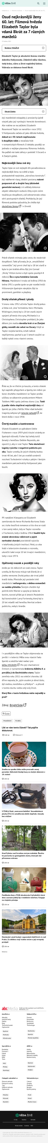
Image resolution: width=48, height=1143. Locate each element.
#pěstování (31, 1066)
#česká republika (33, 1038)
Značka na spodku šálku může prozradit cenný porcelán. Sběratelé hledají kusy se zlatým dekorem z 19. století (23, 772)
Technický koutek (7, 1025)
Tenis (3, 1059)
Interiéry (29, 1051)
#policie (5, 1031)
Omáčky (29, 1083)
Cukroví (29, 1081)
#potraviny (31, 1031)
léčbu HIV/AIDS (9, 664)
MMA (3, 1057)
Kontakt (33, 1119)
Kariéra (24, 1119)
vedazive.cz (5, 10)
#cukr (29, 1095)
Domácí (29, 1017)
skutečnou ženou (10, 206)
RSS (32, 1125)
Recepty (29, 1087)
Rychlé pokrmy (31, 1089)
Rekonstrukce (31, 1053)
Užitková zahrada (7, 1087)
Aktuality (4, 1017)
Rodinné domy (31, 1057)
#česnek (5, 1098)
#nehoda (6, 1035)
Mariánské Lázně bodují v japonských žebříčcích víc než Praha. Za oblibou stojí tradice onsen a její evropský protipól (24, 939)
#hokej (5, 1067)
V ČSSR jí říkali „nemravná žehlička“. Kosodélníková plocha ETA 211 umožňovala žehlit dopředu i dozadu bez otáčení (23, 813)
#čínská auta (7, 1038)
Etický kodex (19, 1125)
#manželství (7, 721)
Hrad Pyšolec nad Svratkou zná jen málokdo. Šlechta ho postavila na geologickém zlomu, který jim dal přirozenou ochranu (23, 855)
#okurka (5, 1095)
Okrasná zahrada (7, 1081)
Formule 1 (5, 1051)
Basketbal (5, 1049)
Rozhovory (30, 1021)
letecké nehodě (28, 413)
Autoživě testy (6, 1019)
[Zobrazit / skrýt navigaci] (44, 3)
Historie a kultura (17, 10)
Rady (3, 1023)
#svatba (18, 721)
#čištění (30, 1070)
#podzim (5, 1102)
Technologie (31, 1025)
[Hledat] (38, 3)
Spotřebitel (30, 1023)
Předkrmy (30, 1085)
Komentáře (30, 1019)
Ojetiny (4, 1021)
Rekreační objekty (32, 1055)
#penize (30, 1063)
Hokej (3, 1055)
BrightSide (16, 705)
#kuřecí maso (32, 1102)
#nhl (4, 1063)
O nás (15, 1119)
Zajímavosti (5, 1027)
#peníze (30, 1034)
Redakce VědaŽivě (12, 48)
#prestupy (6, 1070)
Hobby (29, 1049)
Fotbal (4, 1053)
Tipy (3, 1085)
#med (29, 1098)
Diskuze (18, 735)
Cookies (26, 1125)
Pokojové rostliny (7, 1083)
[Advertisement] (24, 976)
